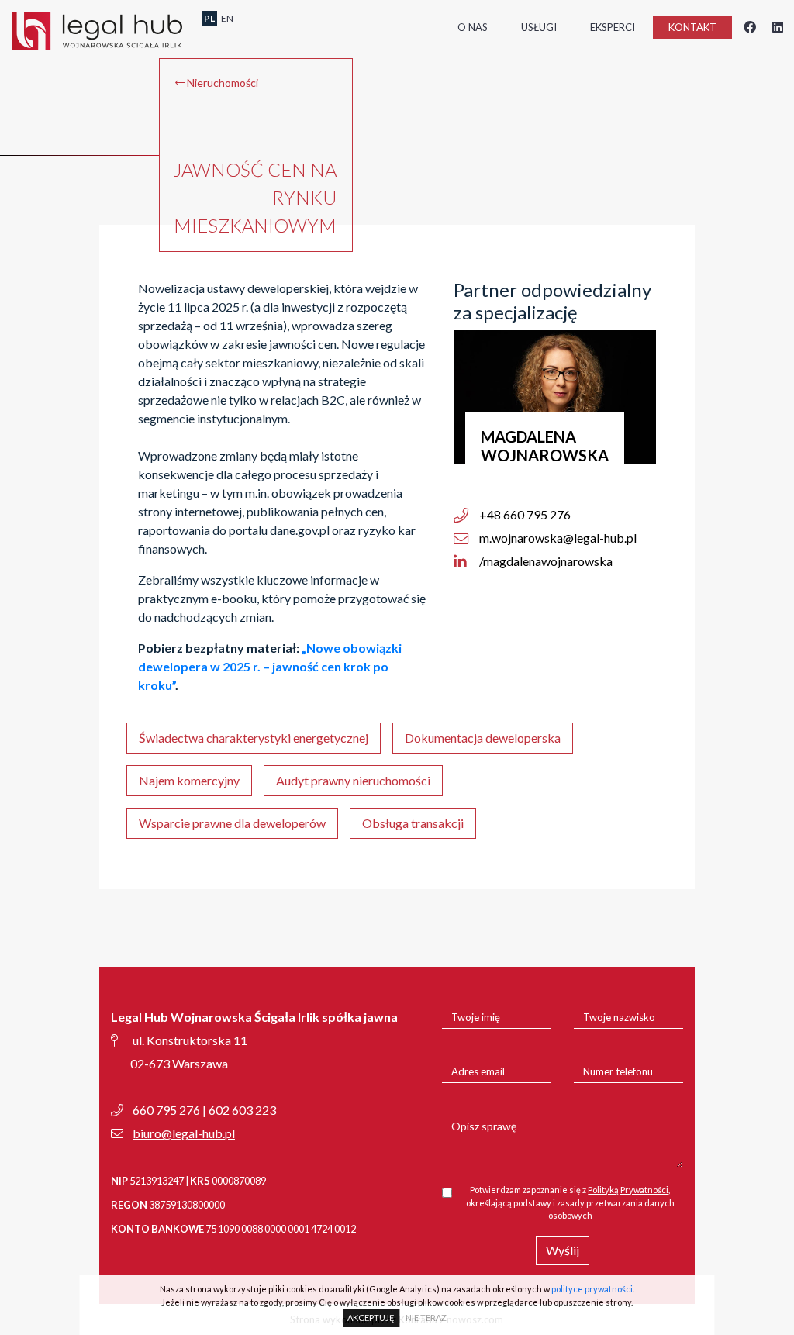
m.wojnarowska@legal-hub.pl (557, 537)
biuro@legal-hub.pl (184, 1133)
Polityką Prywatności (628, 1190)
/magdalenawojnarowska (545, 561)
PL (209, 18)
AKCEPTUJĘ (371, 1318)
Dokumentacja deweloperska (483, 737)
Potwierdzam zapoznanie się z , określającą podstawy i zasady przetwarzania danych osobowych (570, 1202)
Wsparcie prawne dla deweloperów (232, 823)
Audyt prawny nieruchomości (353, 780)
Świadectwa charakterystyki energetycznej (253, 737)
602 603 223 (242, 1109)
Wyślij (562, 1250)
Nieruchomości (221, 82)
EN (227, 18)
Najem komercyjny (189, 780)
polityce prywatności (592, 1289)
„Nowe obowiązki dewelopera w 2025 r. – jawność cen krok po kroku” (270, 666)
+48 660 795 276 (524, 514)
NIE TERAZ (426, 1318)
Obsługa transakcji (413, 823)
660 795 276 (166, 1109)
